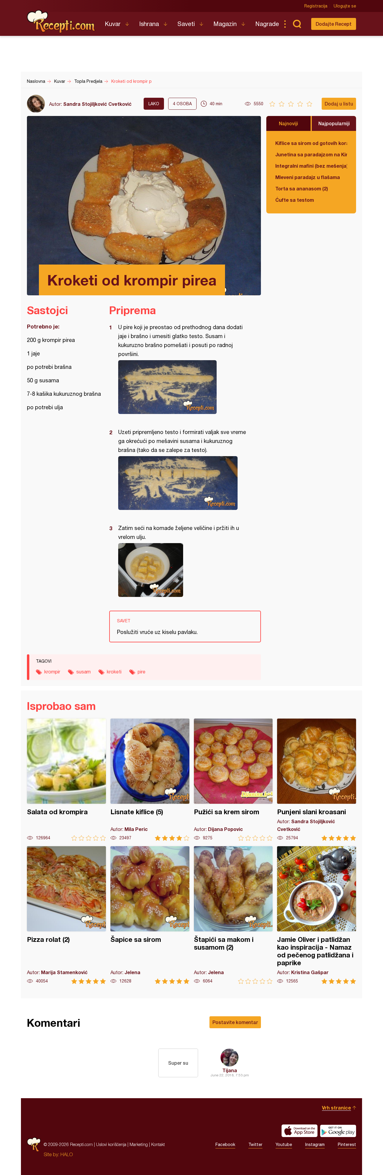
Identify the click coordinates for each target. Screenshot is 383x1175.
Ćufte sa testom (294, 200)
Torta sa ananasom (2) (301, 188)
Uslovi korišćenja (111, 1144)
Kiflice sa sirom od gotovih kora (311, 143)
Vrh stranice (336, 1107)
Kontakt (158, 1144)
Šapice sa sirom (149, 915)
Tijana (229, 1070)
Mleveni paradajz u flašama (307, 177)
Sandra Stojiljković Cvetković (97, 104)
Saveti (186, 23)
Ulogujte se (345, 6)
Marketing (139, 1144)
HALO (66, 1154)
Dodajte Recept (334, 24)
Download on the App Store (299, 1130)
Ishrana (149, 23)
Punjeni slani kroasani (316, 780)
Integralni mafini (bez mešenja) (311, 166)
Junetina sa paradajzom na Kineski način (311, 154)
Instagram (315, 1144)
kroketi (114, 671)
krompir (52, 671)
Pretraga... (297, 24)
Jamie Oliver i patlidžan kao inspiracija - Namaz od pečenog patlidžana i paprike (316, 915)
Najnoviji (288, 123)
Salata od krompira (66, 780)
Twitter (255, 1144)
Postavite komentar (235, 1022)
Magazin (225, 23)
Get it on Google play (338, 1130)
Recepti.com (61, 21)
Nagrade (267, 23)
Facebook (225, 1144)
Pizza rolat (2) (66, 915)
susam (83, 671)
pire (141, 671)
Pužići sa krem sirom (233, 780)
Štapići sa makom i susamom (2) (233, 915)
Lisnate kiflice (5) (149, 780)
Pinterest (347, 1144)
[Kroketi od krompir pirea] (182, 387)
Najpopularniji (334, 123)
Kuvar (113, 23)
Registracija (315, 6)
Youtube (284, 1144)
